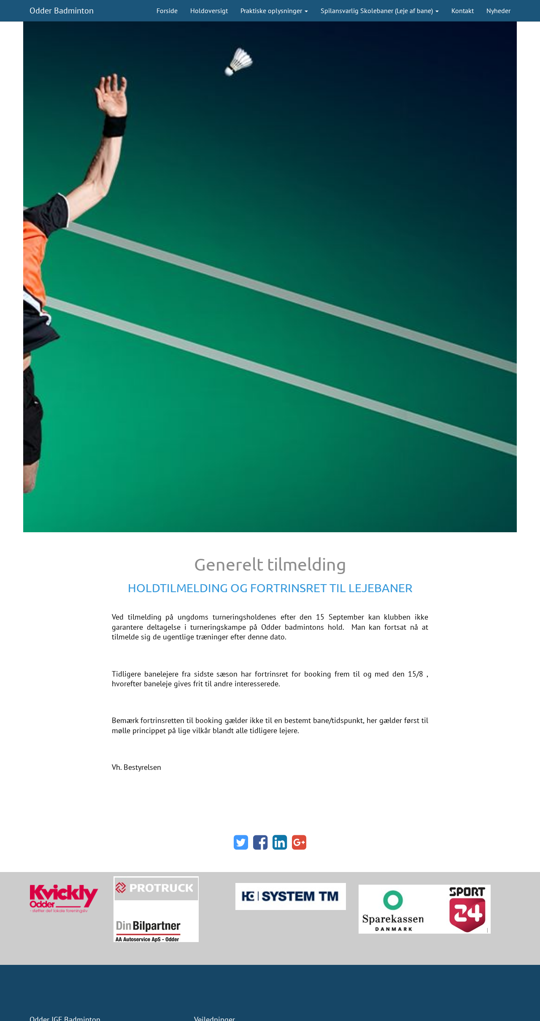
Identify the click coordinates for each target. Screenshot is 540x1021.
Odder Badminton (62, 10)
